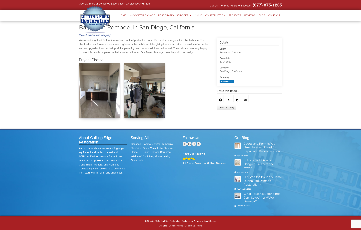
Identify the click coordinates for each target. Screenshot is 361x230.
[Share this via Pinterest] (245, 98)
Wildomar (136, 156)
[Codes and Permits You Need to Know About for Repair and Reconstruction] (238, 146)
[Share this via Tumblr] (236, 98)
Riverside (136, 148)
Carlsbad (136, 144)
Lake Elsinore (165, 148)
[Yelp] (199, 144)
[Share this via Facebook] (220, 98)
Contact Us (190, 225)
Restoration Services (173, 15)
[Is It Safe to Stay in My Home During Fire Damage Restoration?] (238, 179)
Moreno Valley (162, 156)
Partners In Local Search (204, 220)
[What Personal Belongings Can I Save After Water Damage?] (238, 196)
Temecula (167, 144)
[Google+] (189, 144)
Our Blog (163, 225)
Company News (176, 225)
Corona (146, 144)
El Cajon (144, 152)
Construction (215, 15)
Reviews (250, 15)
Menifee (155, 144)
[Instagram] (194, 144)
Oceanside (137, 160)
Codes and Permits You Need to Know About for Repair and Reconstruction (262, 147)
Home (122, 15)
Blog (262, 15)
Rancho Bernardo (161, 152)
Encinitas (148, 156)
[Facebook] (185, 144)
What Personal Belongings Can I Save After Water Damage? (262, 197)
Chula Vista (149, 148)
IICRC (82, 156)
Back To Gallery (227, 107)
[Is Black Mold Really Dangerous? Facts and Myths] (238, 162)
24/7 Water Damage (142, 15)
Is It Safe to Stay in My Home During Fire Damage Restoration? (263, 180)
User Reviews (216, 163)
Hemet (134, 152)
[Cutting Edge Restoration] (95, 21)
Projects (235, 15)
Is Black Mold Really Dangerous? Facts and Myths (259, 164)
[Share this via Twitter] (228, 98)
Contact (274, 15)
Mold (198, 15)
